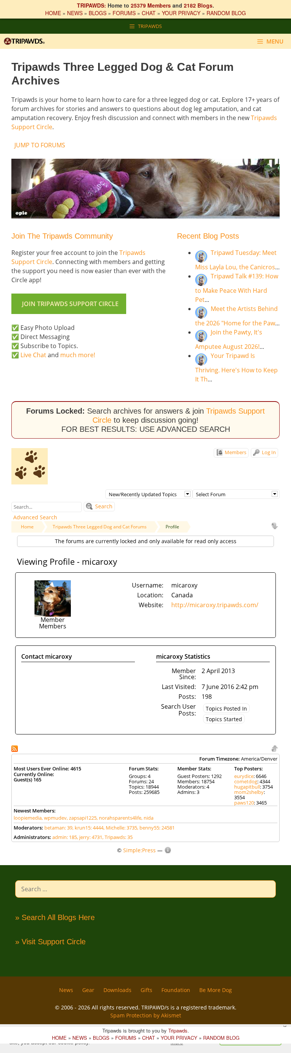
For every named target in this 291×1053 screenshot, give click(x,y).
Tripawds (178, 1030)
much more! (77, 355)
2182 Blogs (198, 5)
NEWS (75, 13)
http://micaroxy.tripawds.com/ (214, 605)
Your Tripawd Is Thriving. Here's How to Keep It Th (236, 367)
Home (27, 526)
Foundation (175, 990)
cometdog (245, 781)
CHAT (149, 13)
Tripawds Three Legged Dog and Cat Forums (100, 526)
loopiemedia (28, 817)
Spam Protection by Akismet (145, 1015)
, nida (147, 817)
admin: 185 (64, 837)
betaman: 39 (58, 827)
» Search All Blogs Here (55, 917)
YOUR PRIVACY (181, 13)
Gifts (146, 990)
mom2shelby (249, 792)
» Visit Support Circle (50, 941)
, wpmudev (54, 817)
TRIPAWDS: (91, 5)
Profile (172, 526)
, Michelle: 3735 (120, 827)
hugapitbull (247, 786)
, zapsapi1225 (82, 817)
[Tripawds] (26, 41)
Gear (88, 990)
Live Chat (33, 355)
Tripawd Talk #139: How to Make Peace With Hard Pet (236, 288)
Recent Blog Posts (208, 236)
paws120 (244, 802)
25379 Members (151, 5)
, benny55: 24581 (156, 827)
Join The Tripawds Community (62, 236)
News (66, 990)
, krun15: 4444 (87, 827)
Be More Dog (215, 990)
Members (235, 452)
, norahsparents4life (119, 817)
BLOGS (97, 13)
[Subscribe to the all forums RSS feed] (15, 748)
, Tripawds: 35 (117, 837)
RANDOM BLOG (226, 13)
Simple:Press (139, 850)
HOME (53, 13)
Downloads (117, 990)
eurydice (243, 776)
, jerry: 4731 (89, 837)
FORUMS (124, 13)
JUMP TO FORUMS (39, 145)
